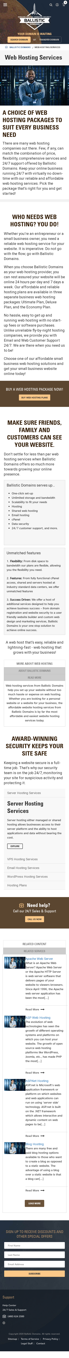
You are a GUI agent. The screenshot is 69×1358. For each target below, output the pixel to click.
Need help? (34, 907)
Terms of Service (30, 1338)
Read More (32, 1009)
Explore (15, 846)
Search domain (19, 39)
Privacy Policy (50, 1338)
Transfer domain (49, 39)
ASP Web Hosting (37, 1018)
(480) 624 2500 (16, 1316)
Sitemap (12, 1338)
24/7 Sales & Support (14, 1309)
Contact (40, 1343)
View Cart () (63, 5)
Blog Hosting (34, 1144)
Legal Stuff (26, 1343)
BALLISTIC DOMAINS (20, 48)
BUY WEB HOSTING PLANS (34, 397)
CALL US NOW (35, 919)
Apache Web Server (39, 959)
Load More (34, 1203)
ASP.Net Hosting (36, 1081)
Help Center (9, 1305)
